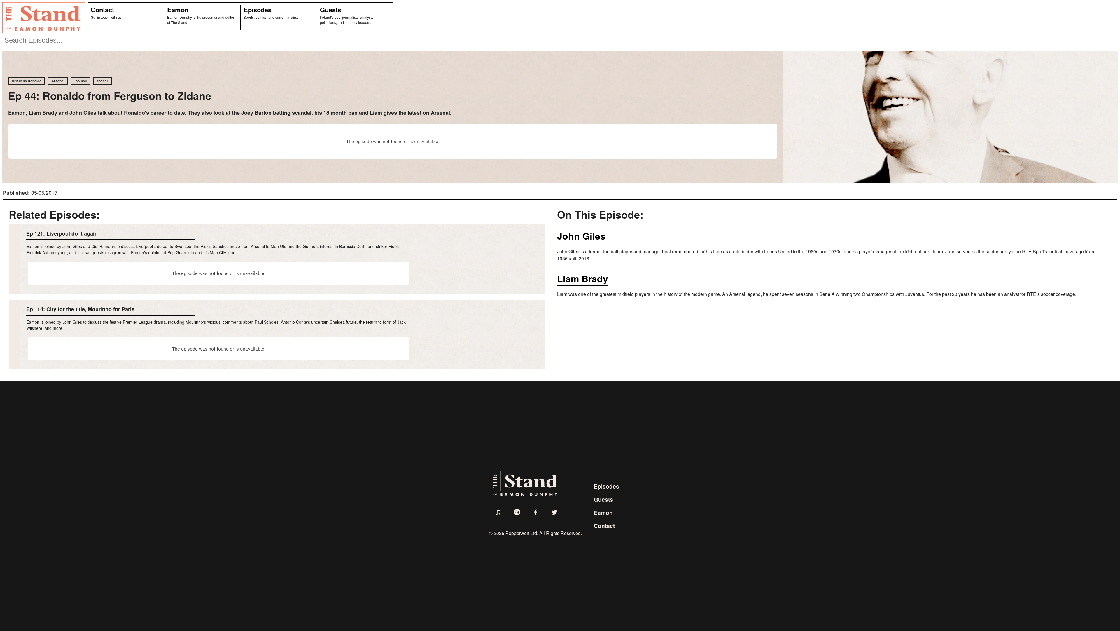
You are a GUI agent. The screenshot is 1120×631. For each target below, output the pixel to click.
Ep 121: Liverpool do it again (62, 233)
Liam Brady (582, 278)
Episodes (258, 9)
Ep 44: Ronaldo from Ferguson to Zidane (109, 95)
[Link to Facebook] (536, 512)
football (80, 80)
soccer (102, 80)
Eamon (177, 9)
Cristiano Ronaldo (26, 80)
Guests (330, 9)
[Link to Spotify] (517, 512)
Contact (102, 9)
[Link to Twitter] (554, 512)
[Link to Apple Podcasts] (498, 512)
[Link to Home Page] (42, 17)
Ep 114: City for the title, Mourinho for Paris (80, 309)
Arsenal (57, 80)
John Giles (581, 236)
